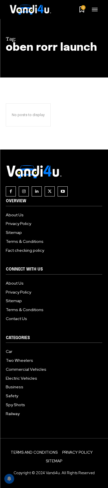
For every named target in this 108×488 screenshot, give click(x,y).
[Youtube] (63, 191)
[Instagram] (24, 191)
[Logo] (32, 9)
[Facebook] (11, 191)
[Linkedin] (37, 191)
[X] (50, 191)
